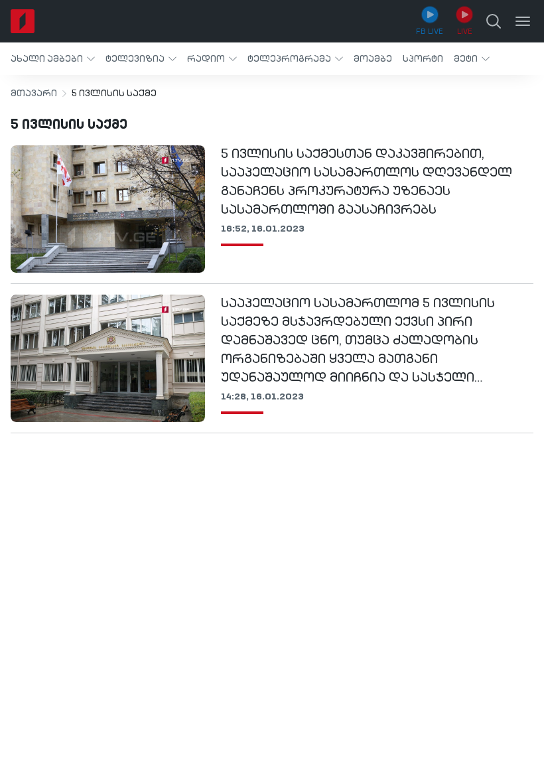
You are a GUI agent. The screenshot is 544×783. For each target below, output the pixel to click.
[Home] (22, 21)
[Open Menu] (522, 21)
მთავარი (34, 93)
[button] (53, 58)
